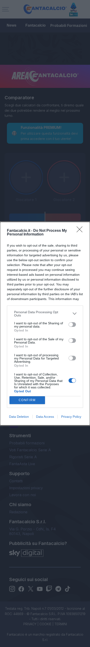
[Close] (81, 230)
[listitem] (45, 313)
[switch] (72, 324)
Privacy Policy (71, 416)
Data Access (45, 416)
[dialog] (45, 323)
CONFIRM (27, 400)
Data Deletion (19, 416)
